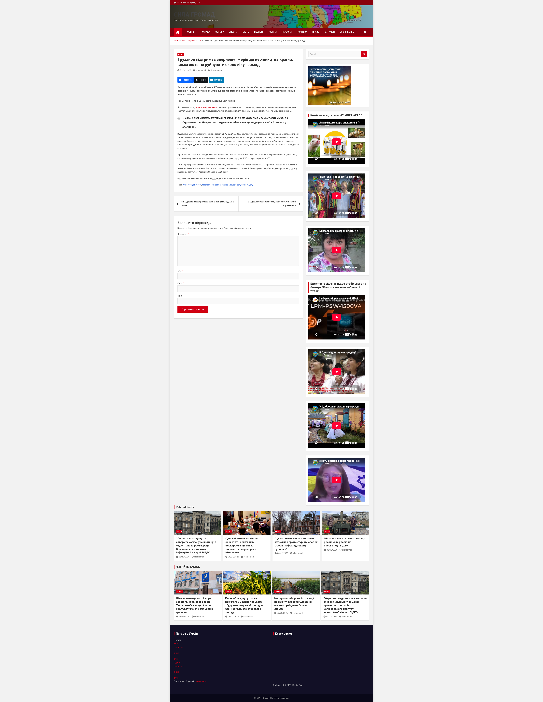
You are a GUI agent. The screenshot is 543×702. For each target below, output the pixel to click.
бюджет (206, 185)
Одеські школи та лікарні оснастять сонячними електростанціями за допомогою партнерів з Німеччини (241, 545)
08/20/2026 (282, 613)
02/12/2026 (332, 550)
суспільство (347, 32)
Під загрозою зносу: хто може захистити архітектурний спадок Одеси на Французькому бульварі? (296, 544)
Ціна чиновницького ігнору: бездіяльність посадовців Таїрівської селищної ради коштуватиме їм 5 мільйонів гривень (194, 605)
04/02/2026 (282, 553)
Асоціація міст (194, 185)
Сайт (179, 296)
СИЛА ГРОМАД (194, 14)
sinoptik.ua (201, 681)
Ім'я (180, 271)
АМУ (185, 185)
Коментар (183, 234)
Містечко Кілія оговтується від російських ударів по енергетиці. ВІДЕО (344, 542)
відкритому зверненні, (206, 107)
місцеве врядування (238, 185)
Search (364, 54)
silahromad (201, 70)
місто (246, 32)
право (315, 32)
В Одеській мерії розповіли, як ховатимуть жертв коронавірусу (272, 203)
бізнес (228, 591)
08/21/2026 (184, 616)
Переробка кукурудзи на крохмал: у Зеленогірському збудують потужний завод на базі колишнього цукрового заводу (244, 605)
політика (302, 32)
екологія (259, 32)
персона (287, 32)
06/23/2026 (233, 557)
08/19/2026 (184, 557)
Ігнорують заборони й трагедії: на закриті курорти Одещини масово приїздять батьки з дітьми (294, 603)
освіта (273, 32)
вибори (233, 32)
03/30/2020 (185, 70)
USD (289, 685)
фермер (219, 32)
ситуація (330, 32)
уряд (251, 185)
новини (190, 32)
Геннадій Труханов (219, 185)
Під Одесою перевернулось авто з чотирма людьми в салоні (207, 203)
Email (180, 283)
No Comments (217, 70)
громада (205, 32)
